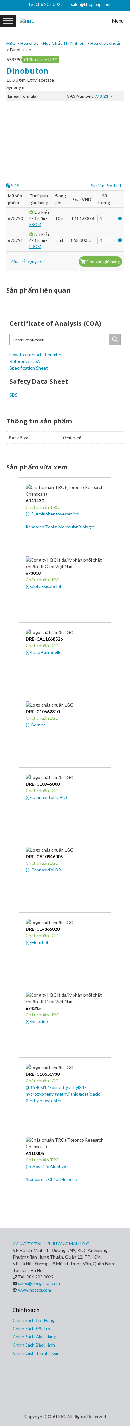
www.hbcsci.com (34, 1290)
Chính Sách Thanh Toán (36, 1353)
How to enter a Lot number (36, 354)
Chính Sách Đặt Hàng (34, 1320)
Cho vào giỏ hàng (103, 261)
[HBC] (27, 21)
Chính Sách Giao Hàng (34, 1336)
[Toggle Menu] (8, 21)
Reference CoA (24, 361)
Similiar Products (107, 185)
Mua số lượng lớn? (28, 261)
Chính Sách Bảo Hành (34, 1344)
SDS (14, 185)
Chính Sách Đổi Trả (31, 1328)
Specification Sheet (28, 367)
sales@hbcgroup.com (90, 4)
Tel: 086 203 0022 (45, 4)
